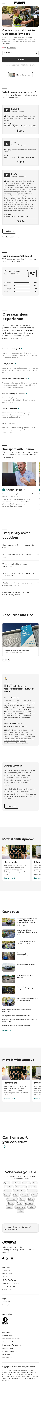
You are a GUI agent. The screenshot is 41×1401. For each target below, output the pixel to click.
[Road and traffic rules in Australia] (8, 979)
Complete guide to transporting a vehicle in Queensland (16, 1010)
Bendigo (30, 738)
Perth (6, 732)
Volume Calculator (9, 1286)
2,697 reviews (11, 48)
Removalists (7, 1335)
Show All (5, 1030)
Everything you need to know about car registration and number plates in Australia (27, 921)
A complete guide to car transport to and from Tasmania (28, 988)
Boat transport (8, 1354)
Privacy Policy (7, 1305)
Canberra (16, 734)
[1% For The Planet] (20, 1321)
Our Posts (6, 1277)
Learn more (11, 806)
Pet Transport (7, 1357)
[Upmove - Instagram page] (12, 1258)
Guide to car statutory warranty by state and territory (27, 999)
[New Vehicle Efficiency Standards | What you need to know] (8, 933)
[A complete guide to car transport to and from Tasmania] (8, 990)
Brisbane (32, 730)
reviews (17, 274)
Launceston (14, 741)
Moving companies (9, 1351)
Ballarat (24, 738)
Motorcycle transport (10, 1345)
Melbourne (24, 730)
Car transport (7, 1342)
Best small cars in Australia (26, 964)
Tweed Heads (23, 732)
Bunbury (19, 743)
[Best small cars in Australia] (8, 967)
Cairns (32, 736)
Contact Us (6, 1289)
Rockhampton (9, 743)
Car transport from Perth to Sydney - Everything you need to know (19, 1020)
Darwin (17, 738)
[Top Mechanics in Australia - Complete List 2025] (8, 945)
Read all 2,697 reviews (11, 237)
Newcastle (8, 734)
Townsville (26, 736)
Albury (7, 741)
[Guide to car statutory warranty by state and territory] (8, 1001)
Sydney (17, 730)
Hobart (15, 1195)
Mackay (23, 741)
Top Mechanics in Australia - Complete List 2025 (26, 942)
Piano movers (7, 1348)
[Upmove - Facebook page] (3, 1258)
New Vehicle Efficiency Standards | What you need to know (27, 932)
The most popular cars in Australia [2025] (25, 954)
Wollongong (9, 736)
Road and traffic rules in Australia (25, 976)
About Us (6, 1270)
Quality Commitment (10, 1283)
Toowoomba (9, 738)
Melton (25, 743)
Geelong (18, 736)
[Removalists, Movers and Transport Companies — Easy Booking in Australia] (20, 3)
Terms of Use (7, 1302)
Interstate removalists (11, 1339)
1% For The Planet (9, 1280)
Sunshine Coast (27, 734)
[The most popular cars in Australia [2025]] (8, 956)
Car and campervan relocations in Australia (16, 1026)
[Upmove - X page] (7, 1258)
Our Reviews (7, 1274)
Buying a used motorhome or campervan (16, 1016)
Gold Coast (13, 732)
